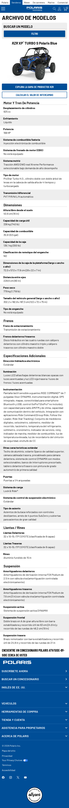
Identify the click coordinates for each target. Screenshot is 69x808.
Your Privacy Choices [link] (12, 760)
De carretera (39, 2)
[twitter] (18, 777)
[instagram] (10, 777)
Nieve (27, 2)
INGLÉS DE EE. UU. (13, 687)
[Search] (54, 9)
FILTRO (34, 33)
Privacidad (7, 755)
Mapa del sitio (8, 750)
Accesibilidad (8, 770)
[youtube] (25, 777)
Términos (6, 765)
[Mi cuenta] (59, 9)
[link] (34, 703)
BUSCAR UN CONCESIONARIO (20, 679)
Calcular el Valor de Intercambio (34, 95)
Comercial (63, 2)
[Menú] (3, 9)
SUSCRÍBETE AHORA (15, 671)
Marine (51, 2)
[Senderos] (34, 9)
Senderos (16, 2)
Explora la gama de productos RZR (34, 87)
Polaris (5, 2)
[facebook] (3, 777)
